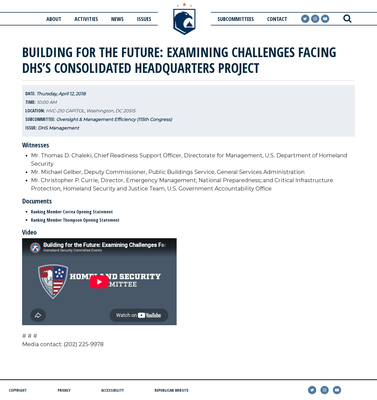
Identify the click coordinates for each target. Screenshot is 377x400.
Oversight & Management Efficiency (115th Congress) (114, 119)
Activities (86, 19)
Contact (277, 19)
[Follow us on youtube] (325, 19)
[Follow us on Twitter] (305, 19)
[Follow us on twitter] (312, 390)
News (117, 19)
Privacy (64, 390)
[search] (347, 18)
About (53, 19)
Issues (144, 19)
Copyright (18, 390)
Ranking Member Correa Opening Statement (72, 212)
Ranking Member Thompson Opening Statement (75, 220)
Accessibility (112, 390)
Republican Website (172, 390)
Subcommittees (235, 19)
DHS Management (58, 128)
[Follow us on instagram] (315, 19)
